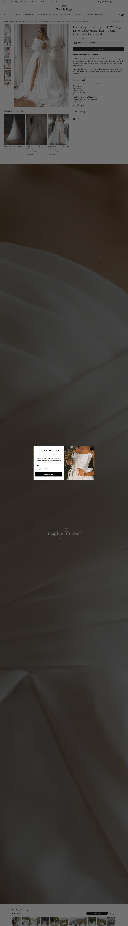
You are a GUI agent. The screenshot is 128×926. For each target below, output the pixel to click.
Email (37, 465)
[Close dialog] (91, 449)
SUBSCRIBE (48, 474)
